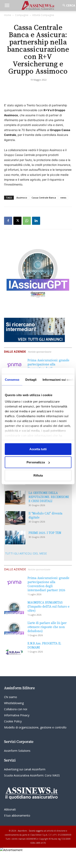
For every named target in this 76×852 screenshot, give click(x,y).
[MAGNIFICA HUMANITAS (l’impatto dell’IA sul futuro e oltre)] (14, 607)
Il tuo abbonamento (17, 815)
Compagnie (21, 15)
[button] (6, 5)
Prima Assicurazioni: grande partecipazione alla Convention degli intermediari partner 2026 (48, 366)
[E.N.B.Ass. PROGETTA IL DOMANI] (14, 648)
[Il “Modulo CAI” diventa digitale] (15, 518)
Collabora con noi (15, 709)
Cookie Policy (13, 721)
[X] (17, 221)
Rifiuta (38, 475)
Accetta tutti (38, 449)
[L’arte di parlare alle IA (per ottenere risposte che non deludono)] (14, 628)
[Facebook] (8, 221)
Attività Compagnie (43, 15)
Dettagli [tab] (30, 379)
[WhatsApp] (27, 221)
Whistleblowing (14, 703)
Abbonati (10, 809)
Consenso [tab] (12, 379)
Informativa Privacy (16, 715)
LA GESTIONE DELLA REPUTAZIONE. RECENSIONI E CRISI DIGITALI (49, 497)
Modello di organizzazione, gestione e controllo (35, 727)
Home (7, 15)
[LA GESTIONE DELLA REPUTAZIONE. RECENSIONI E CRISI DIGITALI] (15, 498)
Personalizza (36, 462)
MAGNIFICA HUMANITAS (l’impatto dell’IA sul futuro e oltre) (49, 606)
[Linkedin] (36, 221)
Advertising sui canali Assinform (24, 769)
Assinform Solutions (17, 751)
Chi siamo (10, 697)
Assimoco (21, 197)
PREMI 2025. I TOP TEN (45, 533)
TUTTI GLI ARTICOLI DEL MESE (26, 553)
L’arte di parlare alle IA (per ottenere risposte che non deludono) (47, 627)
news (63, 197)
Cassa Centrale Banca (44, 197)
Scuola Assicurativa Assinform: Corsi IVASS (32, 775)
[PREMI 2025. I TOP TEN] (15, 538)
